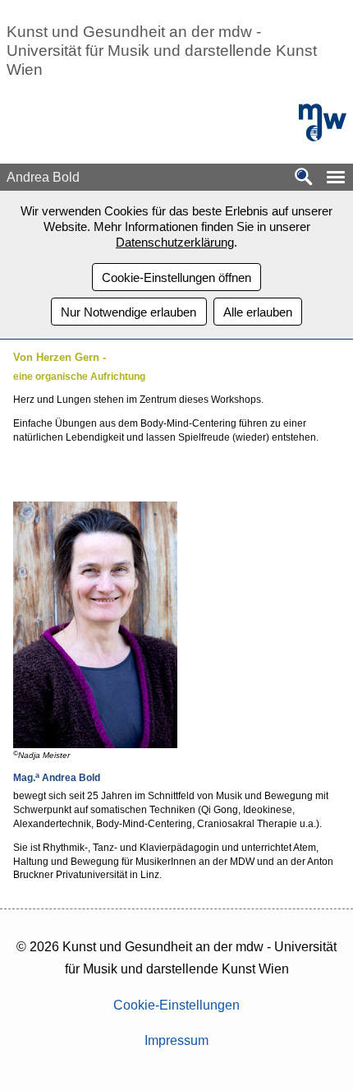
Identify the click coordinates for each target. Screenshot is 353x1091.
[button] (336, 177)
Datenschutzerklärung (175, 242)
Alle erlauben (257, 312)
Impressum (176, 1040)
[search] (304, 178)
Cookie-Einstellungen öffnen (176, 277)
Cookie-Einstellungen (176, 1005)
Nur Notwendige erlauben (128, 312)
